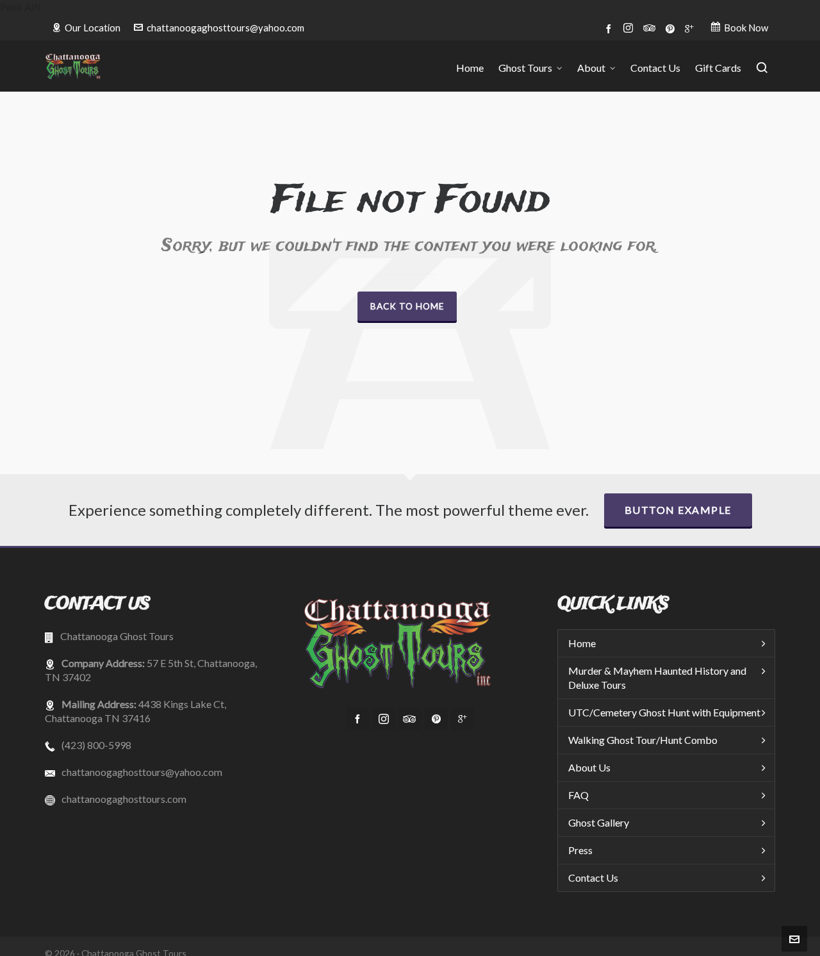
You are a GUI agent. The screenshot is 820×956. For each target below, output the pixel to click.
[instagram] (630, 28)
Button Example (678, 510)
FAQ (578, 795)
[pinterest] (672, 28)
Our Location (92, 27)
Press (580, 850)
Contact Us (593, 877)
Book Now (746, 27)
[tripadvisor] (651, 28)
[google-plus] (691, 28)
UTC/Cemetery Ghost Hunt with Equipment (664, 712)
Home (582, 643)
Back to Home (407, 306)
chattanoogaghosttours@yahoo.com (225, 27)
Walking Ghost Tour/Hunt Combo (643, 740)
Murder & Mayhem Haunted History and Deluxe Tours (657, 677)
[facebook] (610, 28)
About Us (589, 767)
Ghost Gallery (598, 822)
